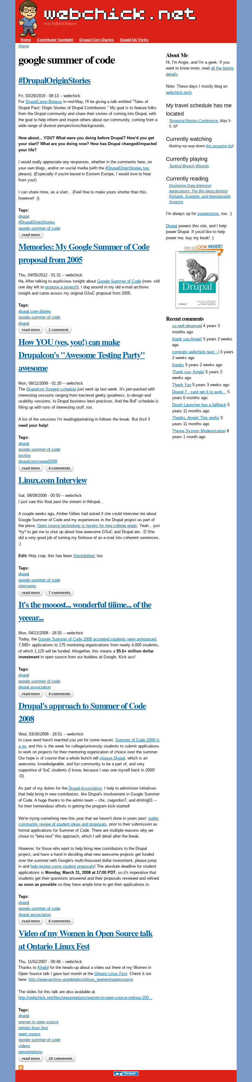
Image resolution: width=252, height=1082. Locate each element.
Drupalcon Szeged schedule (51, 389)
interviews (27, 586)
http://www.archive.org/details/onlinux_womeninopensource (81, 979)
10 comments (61, 1058)
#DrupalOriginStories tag (127, 168)
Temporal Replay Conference (193, 121)
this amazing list (219, 146)
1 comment (58, 330)
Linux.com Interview (52, 480)
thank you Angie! (187, 339)
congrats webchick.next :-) (195, 352)
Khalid (43, 967)
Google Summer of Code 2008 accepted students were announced (97, 639)
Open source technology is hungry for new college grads (87, 525)
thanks (178, 365)
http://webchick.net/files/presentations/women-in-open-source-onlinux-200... (85, 997)
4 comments (59, 468)
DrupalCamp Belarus (44, 101)
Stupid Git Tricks (134, 40)
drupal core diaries (34, 311)
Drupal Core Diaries (96, 40)
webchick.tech (178, 92)
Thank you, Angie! (188, 372)
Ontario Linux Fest (110, 973)
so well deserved (187, 325)
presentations (30, 1051)
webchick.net (120, 13)
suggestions (208, 213)
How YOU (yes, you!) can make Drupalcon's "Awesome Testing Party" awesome (81, 354)
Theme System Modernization (199, 431)
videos (24, 1046)
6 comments (59, 921)
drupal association (34, 687)
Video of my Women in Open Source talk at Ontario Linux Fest (85, 939)
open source (29, 1034)
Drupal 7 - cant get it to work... (199, 392)
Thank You (181, 384)
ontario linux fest (33, 1027)
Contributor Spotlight (55, 40)
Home (26, 40)
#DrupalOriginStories (54, 80)
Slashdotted (83, 555)
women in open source (38, 1022)
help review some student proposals (62, 866)
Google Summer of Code (119, 281)
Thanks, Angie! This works (195, 417)
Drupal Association (85, 788)
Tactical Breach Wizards (189, 166)
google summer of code (39, 228)
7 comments (59, 593)
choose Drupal (112, 758)
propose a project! (61, 287)
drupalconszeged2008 (37, 461)
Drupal (171, 226)
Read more (32, 235)
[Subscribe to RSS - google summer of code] (20, 1066)
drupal (23, 216)
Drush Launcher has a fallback (199, 404)
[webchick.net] (27, 34)
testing (24, 455)
